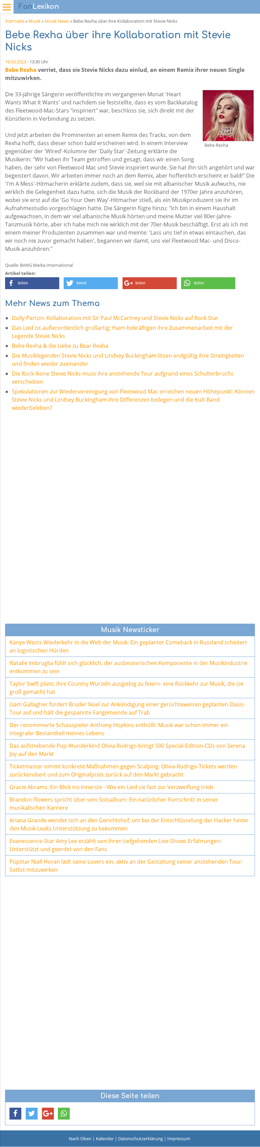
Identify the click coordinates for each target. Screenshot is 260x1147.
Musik (34, 21)
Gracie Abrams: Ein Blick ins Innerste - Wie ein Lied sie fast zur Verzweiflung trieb (111, 787)
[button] (32, 283)
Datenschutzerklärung (140, 1138)
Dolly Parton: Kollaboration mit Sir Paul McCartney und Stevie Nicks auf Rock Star (115, 318)
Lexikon (39, 7)
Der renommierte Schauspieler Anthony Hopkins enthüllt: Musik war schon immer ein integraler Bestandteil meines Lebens (118, 729)
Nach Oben (80, 1138)
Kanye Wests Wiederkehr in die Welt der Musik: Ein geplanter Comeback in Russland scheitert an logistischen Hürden (128, 646)
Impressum (178, 1138)
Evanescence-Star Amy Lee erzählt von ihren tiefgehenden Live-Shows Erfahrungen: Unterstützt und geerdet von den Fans (115, 845)
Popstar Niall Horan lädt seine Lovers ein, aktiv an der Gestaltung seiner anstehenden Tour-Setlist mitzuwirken (126, 865)
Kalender (105, 1138)
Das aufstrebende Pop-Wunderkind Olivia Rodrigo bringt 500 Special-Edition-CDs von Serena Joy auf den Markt (127, 750)
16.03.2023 (15, 62)
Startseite (14, 21)
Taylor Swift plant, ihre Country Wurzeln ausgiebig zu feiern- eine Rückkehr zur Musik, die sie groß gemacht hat (126, 688)
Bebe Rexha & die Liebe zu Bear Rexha (60, 345)
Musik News (57, 21)
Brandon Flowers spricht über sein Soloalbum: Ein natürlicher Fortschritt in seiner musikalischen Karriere (113, 803)
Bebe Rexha (21, 70)
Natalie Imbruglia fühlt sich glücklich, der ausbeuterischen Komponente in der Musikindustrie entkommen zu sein (128, 667)
